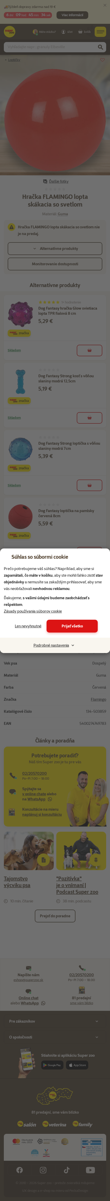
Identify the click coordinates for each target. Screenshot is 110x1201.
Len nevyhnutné (28, 626)
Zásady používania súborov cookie (33, 611)
